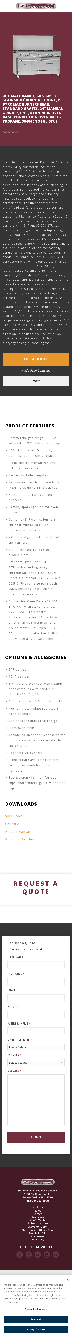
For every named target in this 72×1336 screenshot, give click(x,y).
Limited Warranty (38, 1223)
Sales (38, 1210)
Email (12, 990)
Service (38, 1214)
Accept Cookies (36, 1329)
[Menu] (5, 6)
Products (37, 1207)
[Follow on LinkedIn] (46, 1254)
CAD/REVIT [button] (13, 824)
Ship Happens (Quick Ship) (37, 1230)
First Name (16, 957)
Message (14, 1071)
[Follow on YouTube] (55, 1254)
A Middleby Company (36, 370)
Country (14, 1055)
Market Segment (19, 1040)
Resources (38, 1217)
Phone (12, 1007)
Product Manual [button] (17, 832)
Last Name (15, 974)
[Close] (68, 1279)
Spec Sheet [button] (13, 816)
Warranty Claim (37, 1226)
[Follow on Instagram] (28, 1254)
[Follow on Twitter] (37, 1254)
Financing (38, 1239)
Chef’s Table (37, 1220)
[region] (36, 1305)
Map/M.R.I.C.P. (37, 1233)
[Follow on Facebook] (19, 1254)
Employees (37, 1236)
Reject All (36, 1319)
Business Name (18, 1023)
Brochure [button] (12, 839)
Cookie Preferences (36, 1309)
